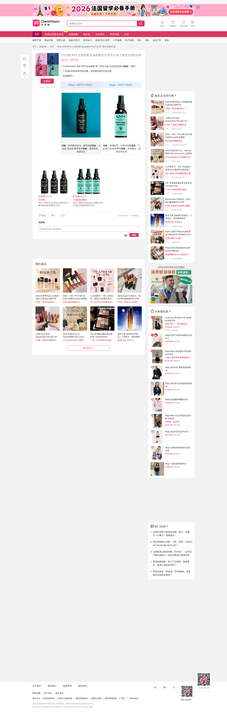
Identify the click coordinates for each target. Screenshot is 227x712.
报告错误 (135, 215)
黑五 (123, 698)
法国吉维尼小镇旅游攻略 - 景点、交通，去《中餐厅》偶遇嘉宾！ (172, 533)
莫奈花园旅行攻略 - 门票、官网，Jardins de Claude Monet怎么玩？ (172, 543)
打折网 (46, 23)
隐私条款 (60, 692)
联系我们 (52, 685)
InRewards (134, 698)
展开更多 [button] (87, 348)
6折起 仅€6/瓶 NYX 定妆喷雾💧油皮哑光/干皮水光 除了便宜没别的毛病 (86, 46)
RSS (173, 687)
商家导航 (114, 34)
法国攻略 (73, 34)
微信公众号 (164, 687)
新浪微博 (155, 687)
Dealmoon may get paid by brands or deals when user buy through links (62, 706)
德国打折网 (96, 698)
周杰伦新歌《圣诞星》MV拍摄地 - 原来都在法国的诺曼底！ (172, 573)
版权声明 (82, 685)
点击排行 (100, 34)
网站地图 (36, 692)
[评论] (25, 59)
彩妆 (52, 46)
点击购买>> (68, 75)
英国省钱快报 (82, 698)
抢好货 (86, 34)
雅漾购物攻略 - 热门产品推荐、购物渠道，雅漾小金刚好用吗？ (171, 563)
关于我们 (36, 685)
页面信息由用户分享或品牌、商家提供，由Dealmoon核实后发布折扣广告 (62, 703)
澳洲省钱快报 (111, 698)
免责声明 (67, 685)
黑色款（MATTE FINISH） (81, 84)
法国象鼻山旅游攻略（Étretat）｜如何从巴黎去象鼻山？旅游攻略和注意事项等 (172, 553)
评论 (134, 235)
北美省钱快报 (48, 698)
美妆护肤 (43, 46)
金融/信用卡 (74, 40)
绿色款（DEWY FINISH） (121, 84)
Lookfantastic (123, 215)
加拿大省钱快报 (65, 698)
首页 (37, 34)
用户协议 (48, 692)
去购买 (47, 81)
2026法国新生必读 (54, 34)
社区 (126, 34)
